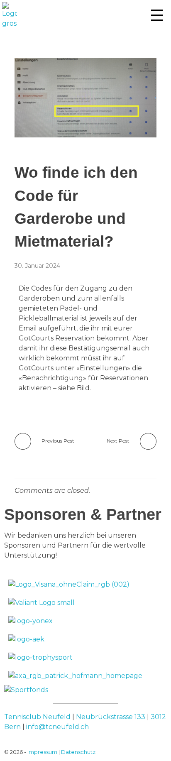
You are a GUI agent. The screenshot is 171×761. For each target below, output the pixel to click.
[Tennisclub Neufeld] (9, 15)
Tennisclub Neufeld (37, 717)
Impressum (42, 752)
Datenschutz (78, 752)
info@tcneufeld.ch (57, 727)
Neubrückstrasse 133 (110, 717)
